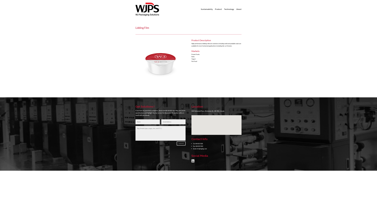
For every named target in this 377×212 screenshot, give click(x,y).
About (239, 9)
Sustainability (207, 9)
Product (218, 9)
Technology (229, 9)
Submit (181, 143)
